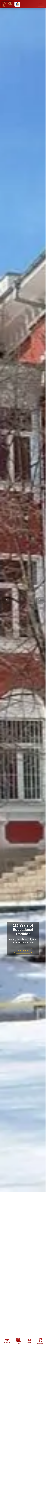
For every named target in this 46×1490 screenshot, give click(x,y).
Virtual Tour (23, 951)
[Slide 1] (18, 1188)
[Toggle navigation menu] (40, 4)
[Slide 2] (23, 1188)
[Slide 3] (27, 1188)
